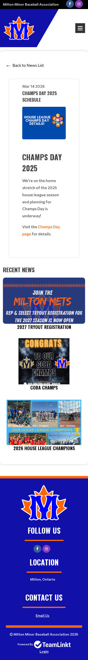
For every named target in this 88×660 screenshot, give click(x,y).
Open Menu (80, 28)
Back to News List (28, 65)
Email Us (42, 615)
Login (44, 651)
